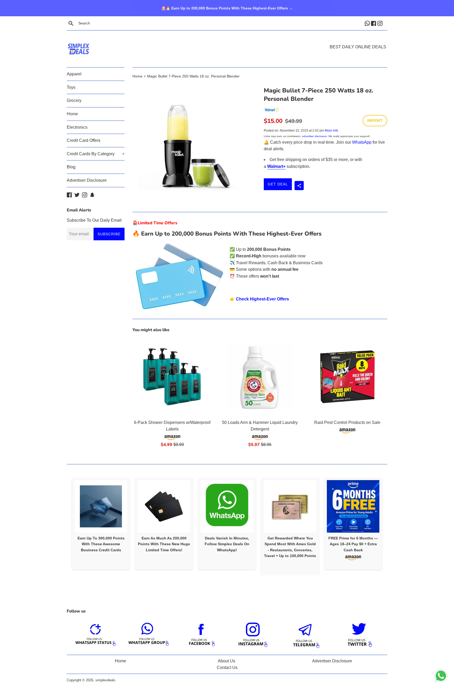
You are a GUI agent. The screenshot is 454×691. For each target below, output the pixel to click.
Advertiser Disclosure (87, 180)
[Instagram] (380, 23)
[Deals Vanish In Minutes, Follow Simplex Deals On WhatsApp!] (227, 506)
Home (72, 114)
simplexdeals (105, 680)
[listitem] (101, 523)
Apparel (74, 74)
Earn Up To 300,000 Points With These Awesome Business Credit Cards (101, 544)
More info (331, 130)
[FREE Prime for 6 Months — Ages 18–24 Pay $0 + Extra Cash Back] (353, 506)
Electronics (77, 127)
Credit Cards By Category (96, 154)
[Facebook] (374, 23)
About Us (226, 661)
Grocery (74, 100)
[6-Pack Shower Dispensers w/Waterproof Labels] (172, 377)
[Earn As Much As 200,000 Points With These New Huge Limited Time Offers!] (164, 506)
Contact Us (227, 667)
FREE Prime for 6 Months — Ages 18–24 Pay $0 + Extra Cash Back (353, 544)
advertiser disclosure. (315, 136)
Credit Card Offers (83, 140)
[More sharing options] (299, 185)
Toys (71, 87)
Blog (71, 167)
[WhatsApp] (368, 23)
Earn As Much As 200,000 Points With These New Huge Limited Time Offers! (164, 544)
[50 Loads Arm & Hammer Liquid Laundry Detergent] (260, 377)
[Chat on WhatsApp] (441, 677)
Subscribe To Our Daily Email (94, 220)
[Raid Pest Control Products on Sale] (347, 377)
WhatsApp (362, 142)
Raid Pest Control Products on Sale (347, 422)
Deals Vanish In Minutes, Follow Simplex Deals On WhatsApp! (227, 544)
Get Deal (278, 184)
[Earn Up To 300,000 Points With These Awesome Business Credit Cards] (101, 506)
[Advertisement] (227, 40)
